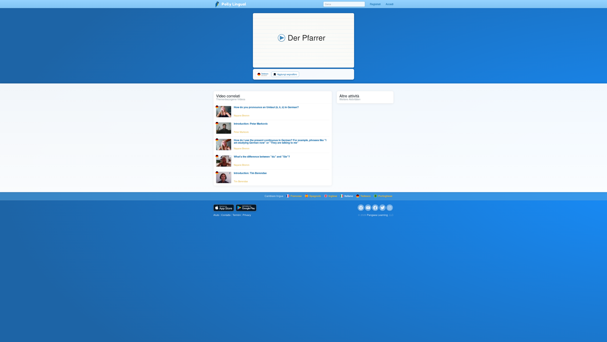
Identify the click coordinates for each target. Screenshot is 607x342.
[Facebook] (375, 207)
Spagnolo (315, 196)
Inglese (332, 196)
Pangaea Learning (377, 215)
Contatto (226, 215)
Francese (296, 196)
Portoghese (385, 196)
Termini (237, 215)
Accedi (389, 4)
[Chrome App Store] (361, 207)
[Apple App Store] (223, 207)
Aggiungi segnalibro (287, 74)
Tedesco (365, 196)
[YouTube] (368, 207)
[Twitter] (382, 207)
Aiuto (216, 215)
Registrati (375, 4)
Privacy (247, 215)
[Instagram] (389, 207)
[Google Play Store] (246, 207)
